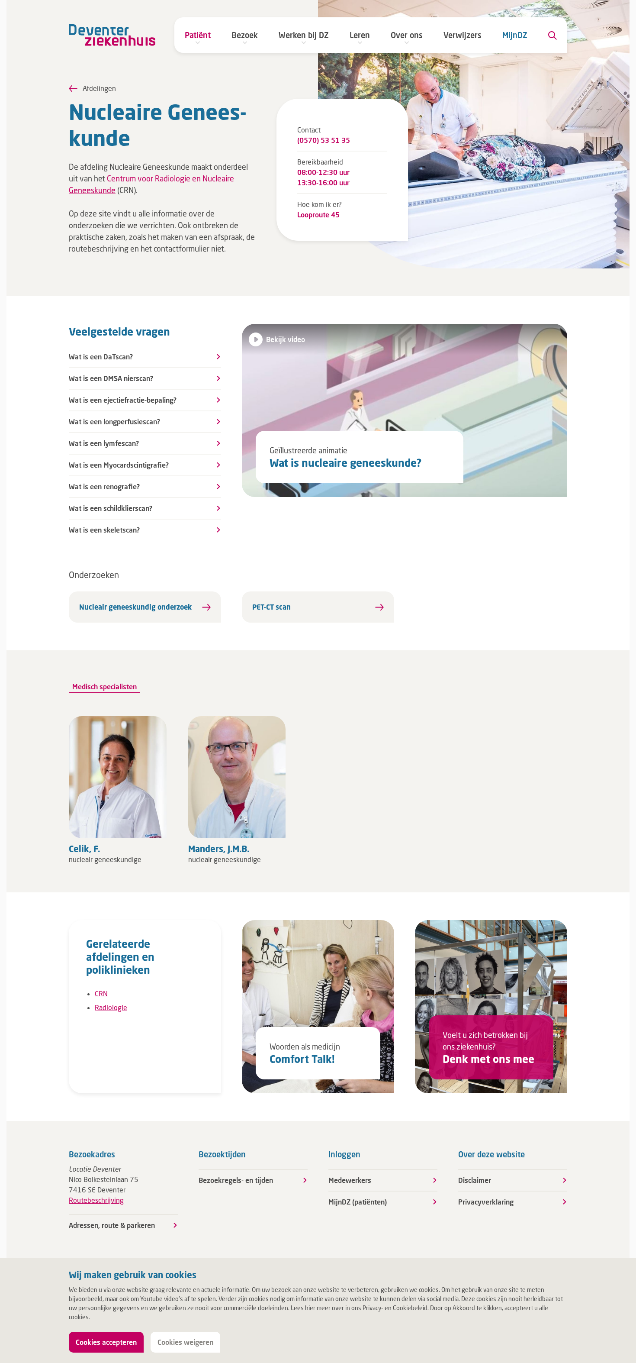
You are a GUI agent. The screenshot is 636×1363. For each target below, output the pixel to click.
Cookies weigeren (185, 1342)
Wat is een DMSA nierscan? (111, 378)
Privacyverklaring (486, 1202)
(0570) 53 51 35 (323, 140)
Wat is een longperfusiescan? (114, 421)
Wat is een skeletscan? (104, 530)
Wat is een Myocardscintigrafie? (119, 465)
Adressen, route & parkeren (112, 1225)
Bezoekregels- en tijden (236, 1180)
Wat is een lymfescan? (104, 443)
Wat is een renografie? (104, 486)
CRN (101, 993)
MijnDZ (514, 35)
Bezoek (244, 35)
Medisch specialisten (104, 686)
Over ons (407, 35)
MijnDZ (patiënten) (357, 1202)
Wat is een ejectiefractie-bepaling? (123, 400)
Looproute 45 (318, 214)
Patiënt (198, 35)
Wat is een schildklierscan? (110, 508)
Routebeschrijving (96, 1200)
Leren (360, 35)
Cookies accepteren (106, 1342)
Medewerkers (349, 1180)
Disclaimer (474, 1180)
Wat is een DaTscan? (101, 356)
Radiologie (111, 1007)
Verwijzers (462, 35)
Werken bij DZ (304, 35)
